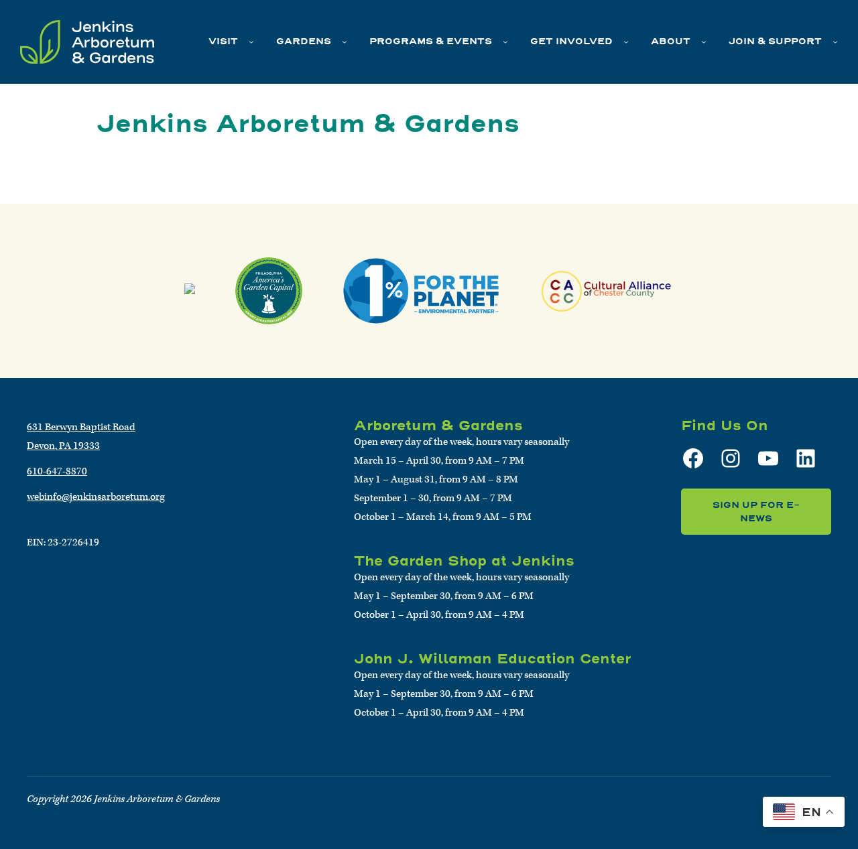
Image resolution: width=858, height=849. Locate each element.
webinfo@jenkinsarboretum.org (96, 497)
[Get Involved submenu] (626, 41)
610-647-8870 (57, 471)
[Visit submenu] (251, 41)
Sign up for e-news (756, 511)
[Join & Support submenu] (835, 41)
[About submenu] (704, 41)
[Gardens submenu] (344, 41)
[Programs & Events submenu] (505, 41)
